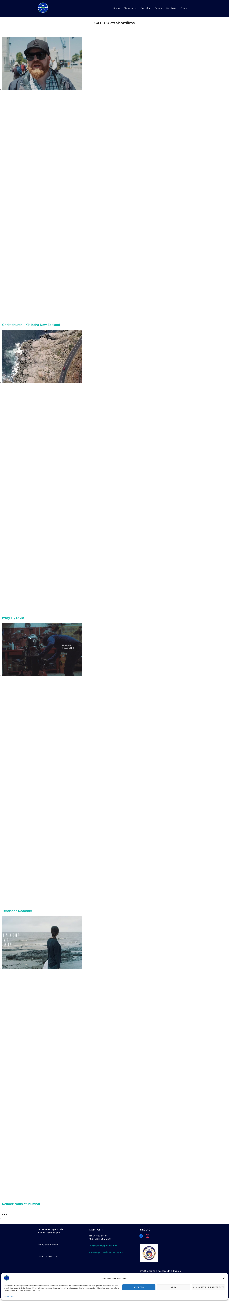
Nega (174, 1287)
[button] (223, 1278)
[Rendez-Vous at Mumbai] (42, 968)
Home (116, 8)
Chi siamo (129, 8)
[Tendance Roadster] (42, 675)
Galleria (158, 8)
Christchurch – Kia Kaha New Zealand (31, 325)
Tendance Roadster (17, 911)
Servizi (144, 8)
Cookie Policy (9, 1296)
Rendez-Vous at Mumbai (21, 1204)
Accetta (139, 1287)
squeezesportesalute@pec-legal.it (106, 1252)
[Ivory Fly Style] (42, 382)
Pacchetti (171, 8)
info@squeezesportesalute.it (103, 1245)
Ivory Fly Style (13, 618)
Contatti (184, 8)
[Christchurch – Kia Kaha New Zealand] (42, 89)
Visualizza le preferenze (208, 1287)
